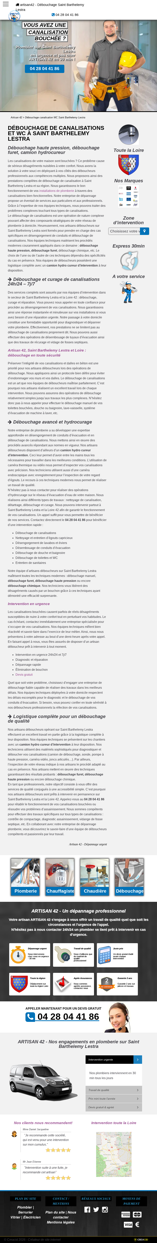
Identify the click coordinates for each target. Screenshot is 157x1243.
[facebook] (87, 1210)
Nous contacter (64, 1214)
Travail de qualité (98, 1090)
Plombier (24, 1207)
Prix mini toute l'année (101, 1098)
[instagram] (105, 1210)
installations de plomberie (56, 190)
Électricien (32, 1217)
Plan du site (55, 1212)
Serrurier (25, 1212)
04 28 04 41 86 (67, 15)
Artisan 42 (16, 117)
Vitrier (15, 1217)
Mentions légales (61, 1222)
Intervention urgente (100, 1059)
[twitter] (96, 1210)
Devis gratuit (24, 674)
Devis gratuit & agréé (101, 1107)
